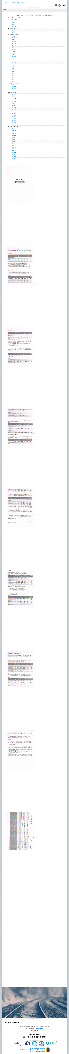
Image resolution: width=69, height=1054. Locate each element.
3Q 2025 (14, 100)
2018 (13, 75)
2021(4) (14, 141)
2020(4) (14, 149)
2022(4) (14, 134)
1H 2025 (14, 45)
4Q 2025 (14, 98)
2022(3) (14, 132)
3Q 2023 (14, 56)
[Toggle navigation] (4, 10)
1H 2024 (14, 51)
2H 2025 (14, 43)
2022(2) (14, 26)
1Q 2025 (14, 103)
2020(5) (14, 151)
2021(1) (14, 135)
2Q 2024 (14, 109)
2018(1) (14, 156)
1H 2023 (14, 58)
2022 (13, 68)
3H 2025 (14, 41)
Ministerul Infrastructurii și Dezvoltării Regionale (32, 1049)
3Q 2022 (14, 62)
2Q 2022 (14, 122)
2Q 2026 (14, 94)
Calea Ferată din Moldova (15, 3)
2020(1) (14, 143)
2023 (13, 23)
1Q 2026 (14, 38)
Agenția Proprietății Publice (37, 1051)
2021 (13, 70)
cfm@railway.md (39, 1028)
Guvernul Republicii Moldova (37, 1048)
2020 (13, 72)
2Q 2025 (14, 102)
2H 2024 (14, 49)
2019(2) (14, 154)
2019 (13, 73)
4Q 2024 (14, 105)
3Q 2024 (14, 107)
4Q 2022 (14, 119)
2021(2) (14, 137)
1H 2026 (14, 36)
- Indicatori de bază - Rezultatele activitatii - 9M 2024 (34, 15)
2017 (13, 77)
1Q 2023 (14, 60)
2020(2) (14, 145)
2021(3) (14, 139)
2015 (13, 32)
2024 (13, 47)
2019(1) (14, 152)
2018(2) (14, 158)
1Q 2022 (14, 66)
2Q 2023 (14, 88)
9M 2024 (14, 19)
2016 (13, 30)
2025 (13, 40)
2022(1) (14, 24)
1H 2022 (14, 64)
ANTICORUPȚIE (34, 1030)
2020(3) (14, 147)
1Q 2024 (14, 21)
